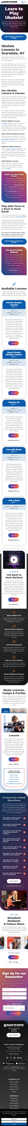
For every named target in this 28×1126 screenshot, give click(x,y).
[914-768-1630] (22, 2)
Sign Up (13, 343)
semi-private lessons (7, 139)
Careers (14, 1091)
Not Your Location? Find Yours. (14, 1051)
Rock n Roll (17, 184)
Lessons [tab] (5, 711)
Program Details (13, 440)
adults (9, 168)
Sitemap (14, 1070)
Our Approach (13, 270)
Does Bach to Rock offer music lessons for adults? (11, 860)
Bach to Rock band (21, 217)
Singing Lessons (14, 781)
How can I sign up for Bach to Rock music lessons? (12, 873)
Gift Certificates (14, 1105)
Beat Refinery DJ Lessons (14, 783)
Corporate (14, 1096)
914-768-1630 (15, 1054)
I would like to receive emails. (14, 1001)
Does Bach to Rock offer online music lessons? (10, 867)
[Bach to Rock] (9, 2)
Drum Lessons (14, 779)
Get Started (14, 881)
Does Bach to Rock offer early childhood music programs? (12, 854)
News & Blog (14, 1103)
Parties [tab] (22, 711)
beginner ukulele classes (13, 149)
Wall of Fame (13, 962)
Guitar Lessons (14, 777)
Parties (14, 1031)
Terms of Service (20, 1068)
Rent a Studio (14, 1108)
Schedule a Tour (14, 1089)
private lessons (7, 123)
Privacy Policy (11, 1068)
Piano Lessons (14, 775)
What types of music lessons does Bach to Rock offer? (12, 818)
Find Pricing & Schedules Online (14, 37)
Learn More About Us (14, 886)
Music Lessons (14, 764)
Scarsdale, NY (14, 1079)
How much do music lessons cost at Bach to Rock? (12, 824)
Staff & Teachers (14, 1082)
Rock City (12, 187)
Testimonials (14, 1101)
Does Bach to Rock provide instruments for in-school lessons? (11, 840)
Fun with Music (12, 191)
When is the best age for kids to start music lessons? (12, 847)
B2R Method (14, 1098)
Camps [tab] (14, 711)
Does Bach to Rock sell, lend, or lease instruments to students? (12, 832)
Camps (14, 1030)
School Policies (14, 1086)
